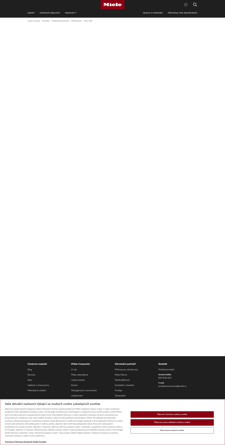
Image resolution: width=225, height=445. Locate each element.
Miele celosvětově (79, 375)
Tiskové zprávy (78, 380)
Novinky (31, 375)
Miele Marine (121, 375)
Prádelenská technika (60, 21)
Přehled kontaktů (166, 370)
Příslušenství (76, 21)
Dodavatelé (120, 396)
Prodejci (118, 390)
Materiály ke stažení (37, 390)
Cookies (42, 442)
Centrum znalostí (50, 13)
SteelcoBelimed (122, 380)
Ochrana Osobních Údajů (26, 442)
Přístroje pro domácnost (182, 13)
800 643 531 (164, 378)
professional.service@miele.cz (172, 386)
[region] (112, 422)
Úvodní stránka (34, 21)
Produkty (70, 13)
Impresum (10, 442)
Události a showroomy (38, 385)
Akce (30, 380)
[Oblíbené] (186, 5)
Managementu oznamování (84, 390)
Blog (30, 370)
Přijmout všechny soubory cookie (172, 415)
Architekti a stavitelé (124, 385)
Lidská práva (77, 396)
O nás (74, 370)
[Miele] (112, 4)
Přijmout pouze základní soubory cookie (172, 422)
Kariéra (74, 385)
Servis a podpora (153, 13)
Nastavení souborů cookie (172, 430)
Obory (31, 13)
